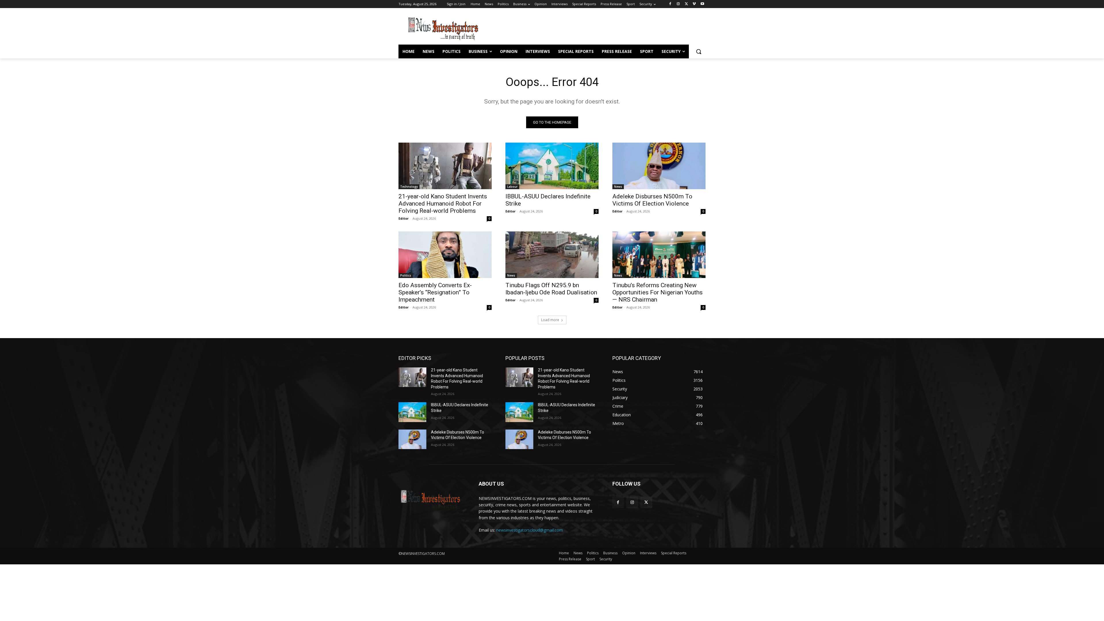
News (618, 187)
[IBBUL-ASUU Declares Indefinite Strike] (552, 166)
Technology (409, 187)
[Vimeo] (694, 4)
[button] (699, 51)
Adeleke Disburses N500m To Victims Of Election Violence (652, 200)
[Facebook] (670, 4)
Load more (550, 319)
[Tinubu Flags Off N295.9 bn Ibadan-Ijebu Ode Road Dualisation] (552, 254)
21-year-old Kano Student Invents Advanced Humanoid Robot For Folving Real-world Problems (442, 203)
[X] (686, 4)
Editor (403, 218)
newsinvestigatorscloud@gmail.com (529, 530)
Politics (405, 275)
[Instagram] (678, 4)
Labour (512, 187)
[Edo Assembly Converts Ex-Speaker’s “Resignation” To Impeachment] (445, 254)
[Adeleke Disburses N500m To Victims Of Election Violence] (659, 166)
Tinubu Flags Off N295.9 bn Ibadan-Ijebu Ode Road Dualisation (551, 289)
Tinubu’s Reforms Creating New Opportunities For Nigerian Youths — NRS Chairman (657, 292)
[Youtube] (702, 4)
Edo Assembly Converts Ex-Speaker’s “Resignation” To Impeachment (435, 292)
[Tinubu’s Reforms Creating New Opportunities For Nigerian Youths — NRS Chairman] (659, 254)
